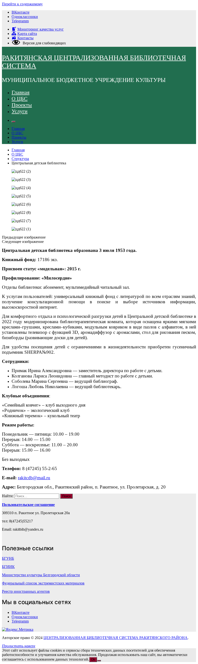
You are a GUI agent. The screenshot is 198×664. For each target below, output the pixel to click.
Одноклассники (25, 17)
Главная (20, 92)
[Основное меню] (13, 121)
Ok (93, 659)
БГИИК (8, 567)
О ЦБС (20, 99)
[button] (99, 237)
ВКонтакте (20, 12)
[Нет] (99, 660)
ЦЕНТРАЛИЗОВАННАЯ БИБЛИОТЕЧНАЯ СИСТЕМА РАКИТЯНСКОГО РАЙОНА (115, 638)
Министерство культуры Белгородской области (41, 575)
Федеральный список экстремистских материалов (43, 583)
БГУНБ (8, 558)
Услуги (20, 111)
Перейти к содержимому (22, 4)
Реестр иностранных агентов (26, 591)
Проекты (22, 105)
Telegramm (20, 21)
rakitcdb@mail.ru (34, 477)
